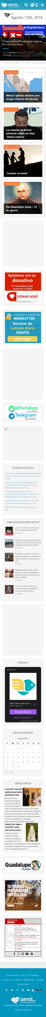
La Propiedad (32, 975)
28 (38, 762)
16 (13, 757)
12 (28, 753)
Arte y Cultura (12, 147)
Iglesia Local (11, 72)
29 (8, 767)
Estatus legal (28, 980)
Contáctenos (23, 984)
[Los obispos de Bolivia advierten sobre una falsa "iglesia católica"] (23, 123)
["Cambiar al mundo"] (23, 160)
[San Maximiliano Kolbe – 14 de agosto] (23, 197)
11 (23, 753)
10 (18, 753)
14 (38, 753)
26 (28, 762)
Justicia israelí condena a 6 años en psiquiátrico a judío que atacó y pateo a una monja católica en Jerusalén (21, 494)
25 (23, 762)
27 (33, 762)
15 (8, 757)
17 (18, 757)
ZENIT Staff (6, 55)
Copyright (39, 980)
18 (23, 757)
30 (13, 767)
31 (18, 767)
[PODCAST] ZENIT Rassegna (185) (18, 507)
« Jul (6, 772)
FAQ (23, 975)
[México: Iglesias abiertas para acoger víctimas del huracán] (23, 86)
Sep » (11, 772)
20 (33, 757)
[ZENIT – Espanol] (12, 5)
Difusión (17, 980)
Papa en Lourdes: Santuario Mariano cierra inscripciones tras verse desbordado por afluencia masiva (21, 485)
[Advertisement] (23, 244)
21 (38, 757)
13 (33, 753)
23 (13, 762)
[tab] (14, 921)
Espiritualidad (11, 184)
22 (8, 762)
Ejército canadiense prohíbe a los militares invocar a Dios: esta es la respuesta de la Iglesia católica (28, 542)
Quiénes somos (13, 975)
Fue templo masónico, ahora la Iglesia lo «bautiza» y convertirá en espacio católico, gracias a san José (28, 557)
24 (18, 762)
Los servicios (7, 980)
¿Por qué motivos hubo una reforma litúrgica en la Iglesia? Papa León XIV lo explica (26, 588)
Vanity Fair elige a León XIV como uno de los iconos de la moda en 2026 (13, 830)
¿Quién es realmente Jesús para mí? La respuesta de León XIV (27, 529)
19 (28, 757)
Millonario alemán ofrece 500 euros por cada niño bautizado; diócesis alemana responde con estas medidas (27, 573)
